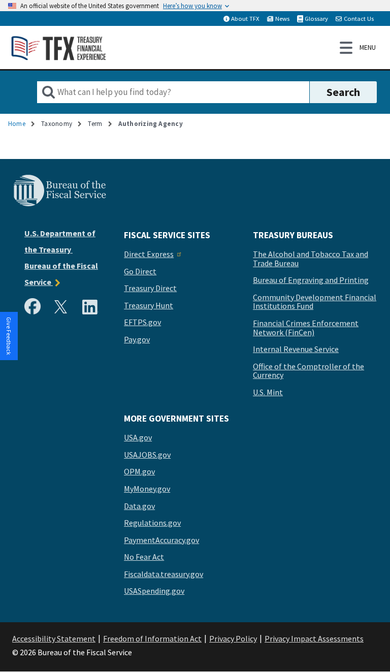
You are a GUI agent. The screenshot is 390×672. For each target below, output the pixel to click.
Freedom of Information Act (152, 638)
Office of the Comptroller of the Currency (308, 371)
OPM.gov (139, 471)
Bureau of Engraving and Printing (311, 280)
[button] (9, 336)
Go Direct (140, 271)
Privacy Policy (233, 638)
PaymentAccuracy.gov (161, 540)
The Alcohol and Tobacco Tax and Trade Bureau (310, 259)
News (282, 18)
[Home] (59, 47)
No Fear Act (144, 557)
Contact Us (359, 18)
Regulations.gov (152, 523)
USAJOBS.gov (147, 455)
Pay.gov (137, 339)
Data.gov (139, 506)
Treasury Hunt (148, 305)
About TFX (245, 18)
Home (16, 123)
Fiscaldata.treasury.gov (163, 574)
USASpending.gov (154, 591)
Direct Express (149, 254)
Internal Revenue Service (296, 349)
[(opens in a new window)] (34, 309)
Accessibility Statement (53, 638)
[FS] (59, 204)
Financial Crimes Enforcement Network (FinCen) (306, 328)
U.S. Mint (268, 392)
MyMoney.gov (147, 489)
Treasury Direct (150, 288)
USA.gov (138, 437)
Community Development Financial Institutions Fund (314, 302)
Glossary (316, 18)
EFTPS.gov (142, 322)
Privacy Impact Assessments (314, 638)
